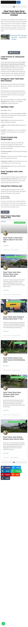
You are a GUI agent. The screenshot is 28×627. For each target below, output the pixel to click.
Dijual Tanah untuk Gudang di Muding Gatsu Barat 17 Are (13, 318)
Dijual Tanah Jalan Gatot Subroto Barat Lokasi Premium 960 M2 (12, 274)
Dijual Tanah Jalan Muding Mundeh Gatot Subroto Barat (13, 438)
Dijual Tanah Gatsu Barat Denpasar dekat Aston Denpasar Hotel (12, 394)
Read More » (6, 245)
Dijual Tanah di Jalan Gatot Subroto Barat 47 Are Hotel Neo (13, 240)
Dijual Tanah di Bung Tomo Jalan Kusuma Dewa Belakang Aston (14, 360)
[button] (14, 6)
